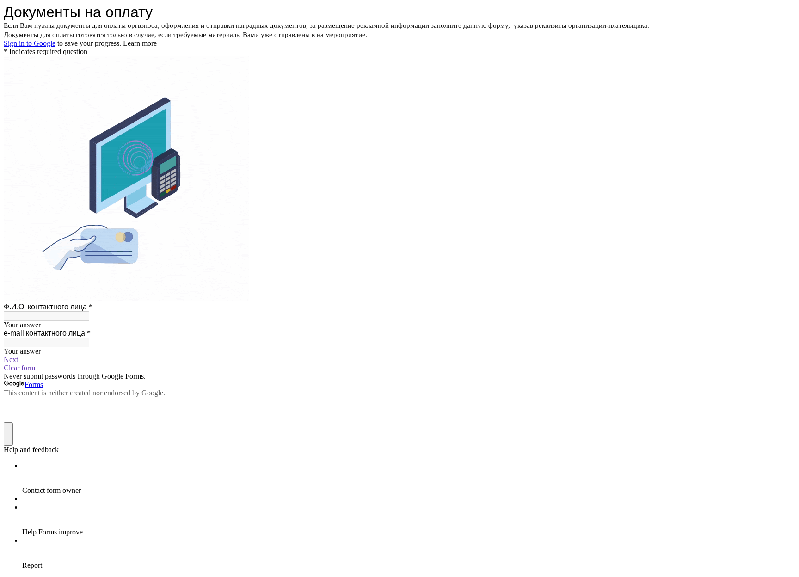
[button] (399, 360)
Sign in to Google (29, 43)
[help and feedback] (8, 434)
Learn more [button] (140, 43)
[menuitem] (408, 478)
